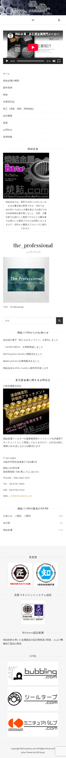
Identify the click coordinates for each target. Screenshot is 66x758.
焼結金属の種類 (11, 80)
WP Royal (40, 752)
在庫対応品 (9, 101)
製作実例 (7, 87)
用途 (5, 94)
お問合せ (7, 129)
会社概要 (7, 115)
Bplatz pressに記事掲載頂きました (21, 360)
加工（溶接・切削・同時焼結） (19, 108)
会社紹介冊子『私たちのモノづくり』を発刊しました (30, 339)
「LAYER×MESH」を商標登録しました (23, 346)
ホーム (6, 73)
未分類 (6, 522)
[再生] (7, 60)
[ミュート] (54, 60)
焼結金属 (7, 529)
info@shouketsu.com (22, 495)
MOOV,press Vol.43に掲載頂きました (22, 353)
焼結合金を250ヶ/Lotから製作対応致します (26, 367)
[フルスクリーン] (58, 60)
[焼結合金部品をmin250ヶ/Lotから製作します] (26, 176)
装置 (5, 122)
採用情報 (7, 136)
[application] (33, 47)
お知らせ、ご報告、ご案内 (17, 515)
